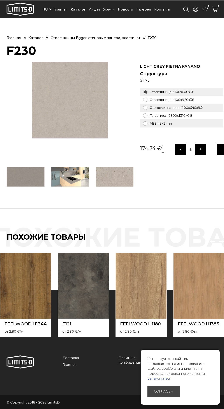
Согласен (163, 391)
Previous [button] (212, 241)
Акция (94, 9)
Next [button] (221, 241)
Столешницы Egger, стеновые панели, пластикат (96, 38)
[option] (70, 100)
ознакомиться (159, 378)
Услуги (109, 9)
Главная (60, 9)
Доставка (71, 358)
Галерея (143, 9)
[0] (205, 9)
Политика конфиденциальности (138, 360)
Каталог (78, 9)
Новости (125, 9)
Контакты (162, 9)
